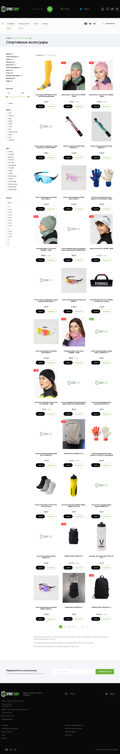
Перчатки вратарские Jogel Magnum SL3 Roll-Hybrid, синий (101, 198)
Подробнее (51, 106)
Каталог (67, 9)
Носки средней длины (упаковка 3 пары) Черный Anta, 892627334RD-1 (74, 249)
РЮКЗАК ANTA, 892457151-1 (73, 556)
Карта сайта (68, 735)
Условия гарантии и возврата (9, 728)
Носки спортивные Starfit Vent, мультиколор (46, 505)
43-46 (50, 497)
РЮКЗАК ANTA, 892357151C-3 (74, 453)
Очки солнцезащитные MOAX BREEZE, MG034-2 (46, 608)
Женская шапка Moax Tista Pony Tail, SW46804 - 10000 (46, 403)
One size (74, 87)
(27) (11, 65)
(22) (13, 67)
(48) (9, 73)
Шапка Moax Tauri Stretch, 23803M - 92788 (101, 95)
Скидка (10, 103)
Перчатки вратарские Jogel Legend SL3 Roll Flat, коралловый (101, 454)
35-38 (43, 87)
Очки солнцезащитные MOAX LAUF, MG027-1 (46, 198)
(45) (9, 70)
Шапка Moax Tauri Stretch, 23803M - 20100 (74, 95)
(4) (12, 57)
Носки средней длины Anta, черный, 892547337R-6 (101, 403)
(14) (9, 59)
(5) (11, 78)
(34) (10, 54)
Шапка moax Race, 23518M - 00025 (101, 248)
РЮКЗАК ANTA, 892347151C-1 (101, 607)
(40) (10, 62)
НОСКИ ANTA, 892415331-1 (74, 607)
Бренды (9, 28)
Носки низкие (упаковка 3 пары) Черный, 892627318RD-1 (46, 300)
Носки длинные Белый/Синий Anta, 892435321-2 (46, 454)
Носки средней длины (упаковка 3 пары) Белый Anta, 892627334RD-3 (74, 403)
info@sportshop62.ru (7, 719)
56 (101, 241)
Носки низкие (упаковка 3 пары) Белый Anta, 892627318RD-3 (46, 146)
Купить (41, 106)
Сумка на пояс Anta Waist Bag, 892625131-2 (74, 146)
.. (78, 627)
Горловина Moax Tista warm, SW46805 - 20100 (46, 249)
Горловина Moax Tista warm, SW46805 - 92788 (74, 351)
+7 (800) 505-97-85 (6, 706)
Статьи (36, 23)
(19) (9, 81)
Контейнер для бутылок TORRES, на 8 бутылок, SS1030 (101, 300)
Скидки (20, 28)
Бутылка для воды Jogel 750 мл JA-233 (101, 556)
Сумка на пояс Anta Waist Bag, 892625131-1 (101, 146)
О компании (10, 23)
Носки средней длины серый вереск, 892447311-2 (101, 351)
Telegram (86, 9)
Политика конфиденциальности (74, 725)
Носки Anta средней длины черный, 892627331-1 (101, 505)
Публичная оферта (70, 731)
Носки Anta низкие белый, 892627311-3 (46, 556)
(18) (14, 75)
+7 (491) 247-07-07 (6, 712)
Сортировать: (40, 55)
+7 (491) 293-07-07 (6, 704)
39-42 (48, 87)
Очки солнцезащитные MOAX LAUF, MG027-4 (46, 351)
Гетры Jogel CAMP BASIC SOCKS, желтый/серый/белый (46, 95)
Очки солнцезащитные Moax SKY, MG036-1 (74, 300)
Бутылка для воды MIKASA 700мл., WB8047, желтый (74, 505)
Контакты (45, 23)
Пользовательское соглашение (73, 728)
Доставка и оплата (24, 23)
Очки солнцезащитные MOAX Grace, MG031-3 (73, 198)
